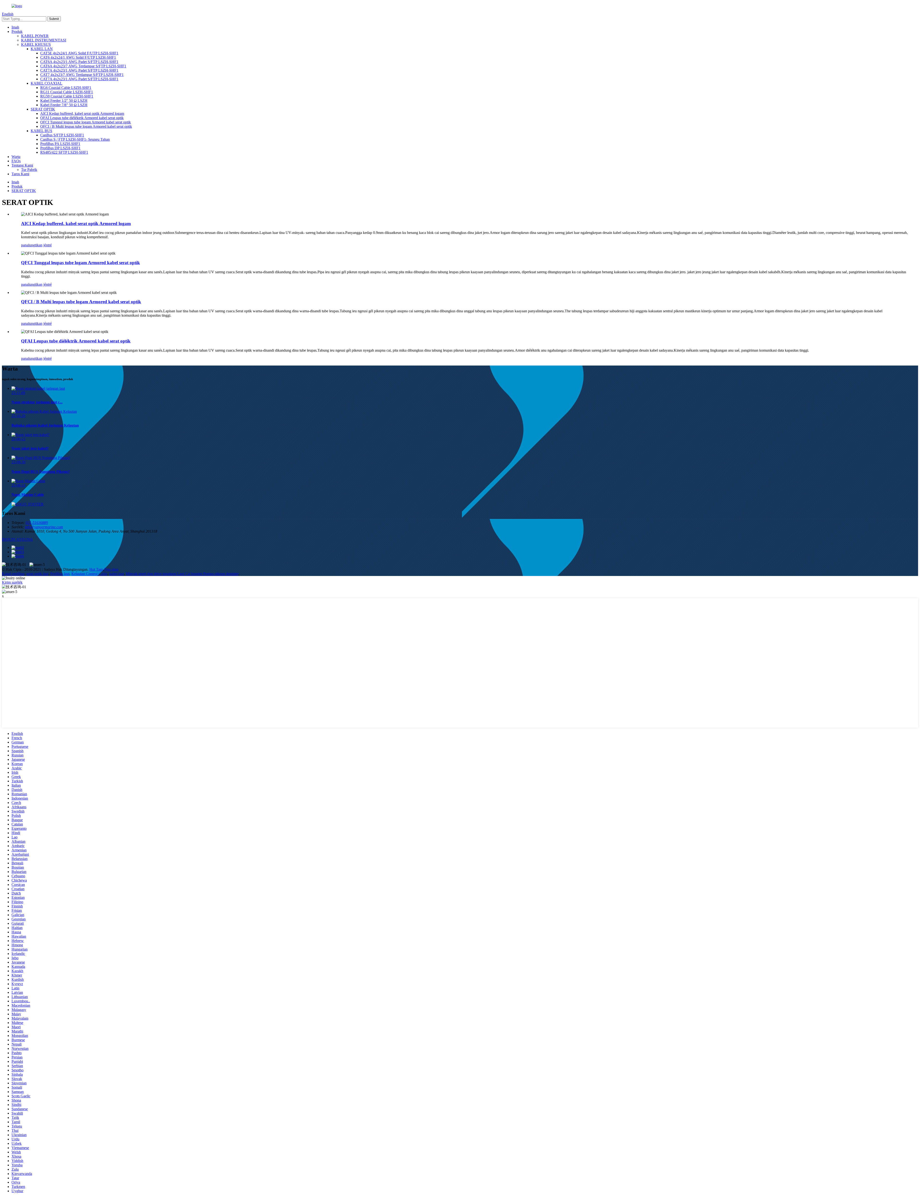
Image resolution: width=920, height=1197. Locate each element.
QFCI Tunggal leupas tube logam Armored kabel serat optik (85, 122)
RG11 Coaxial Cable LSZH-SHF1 (66, 92)
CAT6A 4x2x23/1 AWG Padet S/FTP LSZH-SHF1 (79, 62)
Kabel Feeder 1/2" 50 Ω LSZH (63, 101)
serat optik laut (37, 574)
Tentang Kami (22, 165)
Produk (17, 31)
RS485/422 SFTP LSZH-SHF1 (64, 152)
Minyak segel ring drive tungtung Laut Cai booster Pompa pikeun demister (182, 574)
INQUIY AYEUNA (17, 539)
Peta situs (111, 569)
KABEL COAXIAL (46, 83)
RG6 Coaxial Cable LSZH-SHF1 (65, 88)
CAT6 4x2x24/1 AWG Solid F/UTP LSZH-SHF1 (78, 57)
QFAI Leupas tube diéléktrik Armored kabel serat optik (82, 118)
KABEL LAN (42, 49)
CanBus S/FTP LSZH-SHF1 (62, 135)
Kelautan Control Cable (89, 574)
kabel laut (116, 574)
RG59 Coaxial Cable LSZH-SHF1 (66, 96)
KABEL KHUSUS (36, 44)
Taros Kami (20, 174)
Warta (16, 157)
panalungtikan (31, 245)
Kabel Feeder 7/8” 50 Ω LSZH (63, 105)
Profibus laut (59, 574)
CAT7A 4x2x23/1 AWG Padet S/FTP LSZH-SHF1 (79, 70)
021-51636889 (37, 523)
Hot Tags (96, 569)
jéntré (47, 245)
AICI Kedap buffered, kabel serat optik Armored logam (82, 113)
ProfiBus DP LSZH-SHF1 (60, 148)
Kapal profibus (13, 574)
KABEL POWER (35, 36)
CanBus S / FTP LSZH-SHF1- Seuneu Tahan (75, 139)
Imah (15, 27)
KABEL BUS (41, 131)
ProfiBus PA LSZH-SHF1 (60, 144)
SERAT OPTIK (43, 109)
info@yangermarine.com (44, 527)
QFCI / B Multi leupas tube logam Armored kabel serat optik (86, 126)
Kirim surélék (12, 582)
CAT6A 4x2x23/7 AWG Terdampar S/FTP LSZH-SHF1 (83, 66)
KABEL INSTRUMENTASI (43, 40)
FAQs (16, 161)
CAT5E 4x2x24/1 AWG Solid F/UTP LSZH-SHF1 (79, 53)
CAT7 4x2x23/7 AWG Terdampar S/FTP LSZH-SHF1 (82, 75)
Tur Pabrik (29, 170)
